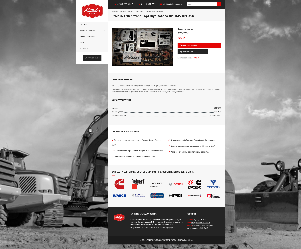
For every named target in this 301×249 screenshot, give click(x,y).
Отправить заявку (94, 58)
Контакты (84, 49)
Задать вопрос (188, 51)
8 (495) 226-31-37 (125, 4)
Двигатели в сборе (87, 37)
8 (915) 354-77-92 (148, 4)
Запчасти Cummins (87, 31)
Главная (83, 25)
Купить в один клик (190, 45)
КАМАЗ (195, 58)
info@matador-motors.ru (173, 4)
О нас (82, 43)
